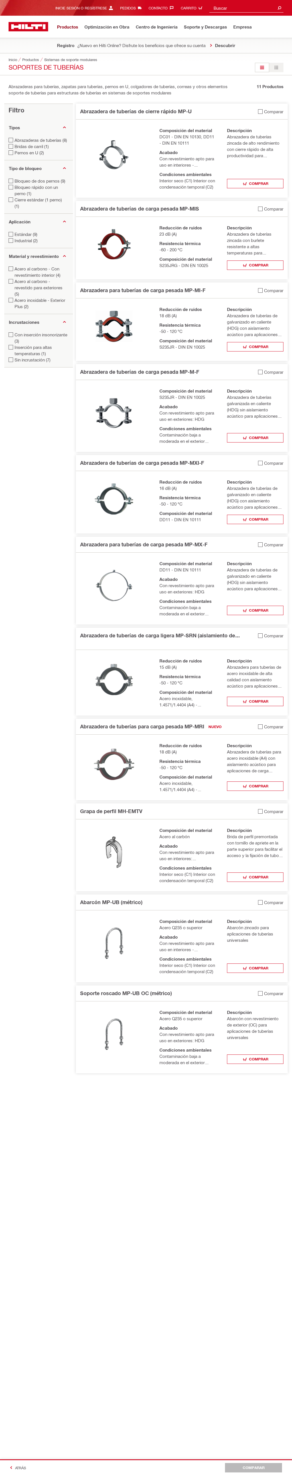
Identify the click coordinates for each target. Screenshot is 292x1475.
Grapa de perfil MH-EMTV (111, 811)
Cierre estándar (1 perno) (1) (38, 203)
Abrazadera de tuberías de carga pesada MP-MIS (139, 208)
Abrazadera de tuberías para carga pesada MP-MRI (142, 726)
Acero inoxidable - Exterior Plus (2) (40, 303)
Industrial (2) (26, 240)
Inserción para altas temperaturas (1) (33, 350)
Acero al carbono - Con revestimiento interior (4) (37, 272)
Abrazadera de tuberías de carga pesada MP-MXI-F (142, 463)
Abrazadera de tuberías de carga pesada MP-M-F (139, 372)
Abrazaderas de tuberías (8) (41, 140)
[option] (262, 67)
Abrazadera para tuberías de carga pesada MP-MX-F (144, 544)
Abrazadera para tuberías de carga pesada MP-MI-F (143, 290)
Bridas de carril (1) (32, 146)
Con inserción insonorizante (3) (41, 338)
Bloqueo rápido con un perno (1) (36, 190)
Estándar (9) (26, 234)
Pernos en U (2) (29, 152)
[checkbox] (270, 111)
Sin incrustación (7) (32, 359)
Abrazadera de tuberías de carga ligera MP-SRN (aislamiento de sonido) (157, 635)
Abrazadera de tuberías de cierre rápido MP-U (136, 111)
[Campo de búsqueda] (279, 8)
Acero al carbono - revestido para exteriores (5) (38, 287)
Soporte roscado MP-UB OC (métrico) (126, 993)
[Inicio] (28, 26)
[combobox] (246, 8)
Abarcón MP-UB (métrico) (111, 902)
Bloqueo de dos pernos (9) (40, 180)
